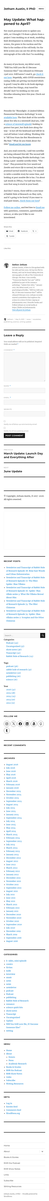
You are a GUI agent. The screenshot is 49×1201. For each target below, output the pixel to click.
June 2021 (10, 898)
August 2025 (12, 804)
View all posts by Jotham (21, 310)
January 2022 (12, 874)
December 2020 (13, 914)
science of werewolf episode (18, 124)
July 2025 (10, 808)
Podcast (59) (12, 643)
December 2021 (13, 878)
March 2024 (11, 834)
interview (10, 974)
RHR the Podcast (14, 1070)
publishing (8, 322)
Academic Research (18, 1063)
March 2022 (11, 868)
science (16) (11, 679)
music (9, 977)
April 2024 (11, 831)
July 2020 (10, 928)
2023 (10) (10, 699)
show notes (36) (14, 649)
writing (9, 1031)
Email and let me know (20, 144)
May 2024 (10, 828)
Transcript (11, 1014)
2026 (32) (10, 689)
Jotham (10, 319)
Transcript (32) (13, 653)
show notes (11, 1011)
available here (10, 117)
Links (8, 1077)
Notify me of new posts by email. (16, 431)
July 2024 (10, 821)
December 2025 (13, 791)
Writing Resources (14, 1083)
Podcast (10, 994)
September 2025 (14, 801)
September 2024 (14, 818)
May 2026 (11, 774)
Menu (41, 9)
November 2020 (13, 918)
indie (8, 971)
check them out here (29, 201)
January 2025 (12, 814)
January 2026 (12, 788)
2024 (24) (10, 696)
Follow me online (12, 207)
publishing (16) (13, 676)
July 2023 (10, 844)
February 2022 (13, 871)
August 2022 (12, 861)
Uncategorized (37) (15, 646)
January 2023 (12, 854)
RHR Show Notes (14, 1073)
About (9, 1053)
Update (9, 1021)
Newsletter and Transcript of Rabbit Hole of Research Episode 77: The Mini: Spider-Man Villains (25, 580)
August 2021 (12, 891)
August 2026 (12, 764)
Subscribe (10, 1080)
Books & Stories (13, 1067)
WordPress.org (13, 1113)
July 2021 (10, 894)
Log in (9, 1103)
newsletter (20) (13, 673)
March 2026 (12, 781)
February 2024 (13, 838)
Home (9, 1050)
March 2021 (11, 904)
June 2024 (11, 824)
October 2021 (12, 884)
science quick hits (14, 1007)
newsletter (37, 319)
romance (10, 1004)
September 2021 (13, 888)
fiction (9, 967)
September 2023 (14, 841)
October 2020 (12, 921)
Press (11, 1060)
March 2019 (11, 934)
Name (7, 386)
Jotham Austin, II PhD (19, 8)
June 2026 (11, 771)
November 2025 (13, 794)
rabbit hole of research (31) (19, 669)
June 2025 (11, 811)
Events (12, 1057)
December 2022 (13, 858)
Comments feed (13, 1110)
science (16, 322)
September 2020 (14, 924)
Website (8, 409)
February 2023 (13, 851)
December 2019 (13, 931)
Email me (40, 207)
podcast (10, 991)
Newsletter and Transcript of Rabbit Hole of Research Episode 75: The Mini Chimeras (25, 604)
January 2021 (12, 911)
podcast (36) (12, 666)
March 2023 (11, 848)
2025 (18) (10, 693)
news (29, 319)
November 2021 (13, 881)
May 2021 (10, 901)
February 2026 (13, 784)
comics (9, 964)
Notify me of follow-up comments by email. (20, 424)
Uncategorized (13, 1017)
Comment (9, 350)
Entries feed (11, 1106)
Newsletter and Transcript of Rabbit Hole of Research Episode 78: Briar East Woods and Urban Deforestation (25, 570)
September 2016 (14, 938)
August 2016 (12, 941)
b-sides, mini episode (16, 961)
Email (7, 398)
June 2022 (11, 864)
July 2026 (10, 768)
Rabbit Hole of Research (17, 1001)
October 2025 (12, 798)
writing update (25, 322)
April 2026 (11, 778)
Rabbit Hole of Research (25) (19, 656)
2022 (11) (10, 703)
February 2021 (13, 908)
